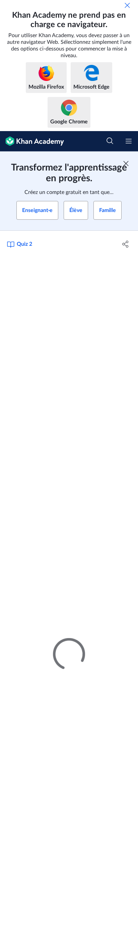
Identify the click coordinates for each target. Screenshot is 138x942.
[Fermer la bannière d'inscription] (126, 163)
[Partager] (125, 244)
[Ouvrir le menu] (129, 141)
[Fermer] (127, 5)
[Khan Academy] (32, 141)
